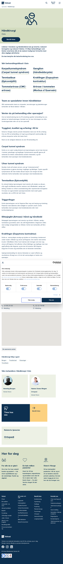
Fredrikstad (13, 360)
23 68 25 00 (8, 306)
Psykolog (36, 506)
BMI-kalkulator (22, 519)
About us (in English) (5, 521)
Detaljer (55, 294)
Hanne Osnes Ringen (39, 389)
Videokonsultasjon (56, 503)
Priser (3, 499)
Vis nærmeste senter (9, 349)
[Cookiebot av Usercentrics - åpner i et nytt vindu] (54, 262)
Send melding (54, 510)
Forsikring (4, 513)
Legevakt (20, 500)
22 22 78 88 (39, 306)
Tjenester (4, 6)
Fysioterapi (37, 511)
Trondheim (5, 363)
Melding (7, 308)
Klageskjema (54, 516)
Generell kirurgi (38, 516)
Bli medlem (5, 501)
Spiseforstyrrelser (23, 522)
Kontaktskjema (55, 519)
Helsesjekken (22, 503)
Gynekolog (37, 501)
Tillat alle (51, 300)
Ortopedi (9, 437)
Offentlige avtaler (7, 515)
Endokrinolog (38, 499)
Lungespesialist (38, 519)
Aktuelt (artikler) (6, 508)
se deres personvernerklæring (11, 277)
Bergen (4, 360)
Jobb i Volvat (5, 518)
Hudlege (36, 504)
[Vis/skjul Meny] (59, 3)
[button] (26, 334)
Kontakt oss (54, 496)
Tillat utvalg (31, 300)
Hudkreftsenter (22, 505)
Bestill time (37, 496)
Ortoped (36, 514)
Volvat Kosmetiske (23, 508)
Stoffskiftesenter (23, 513)
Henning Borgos (9, 389)
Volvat (4, 496)
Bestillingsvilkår (6, 524)
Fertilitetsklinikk (22, 510)
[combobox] (46, 2)
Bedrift (3, 510)
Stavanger (23, 360)
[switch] (23, 288)
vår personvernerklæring (31, 279)
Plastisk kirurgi (38, 509)
